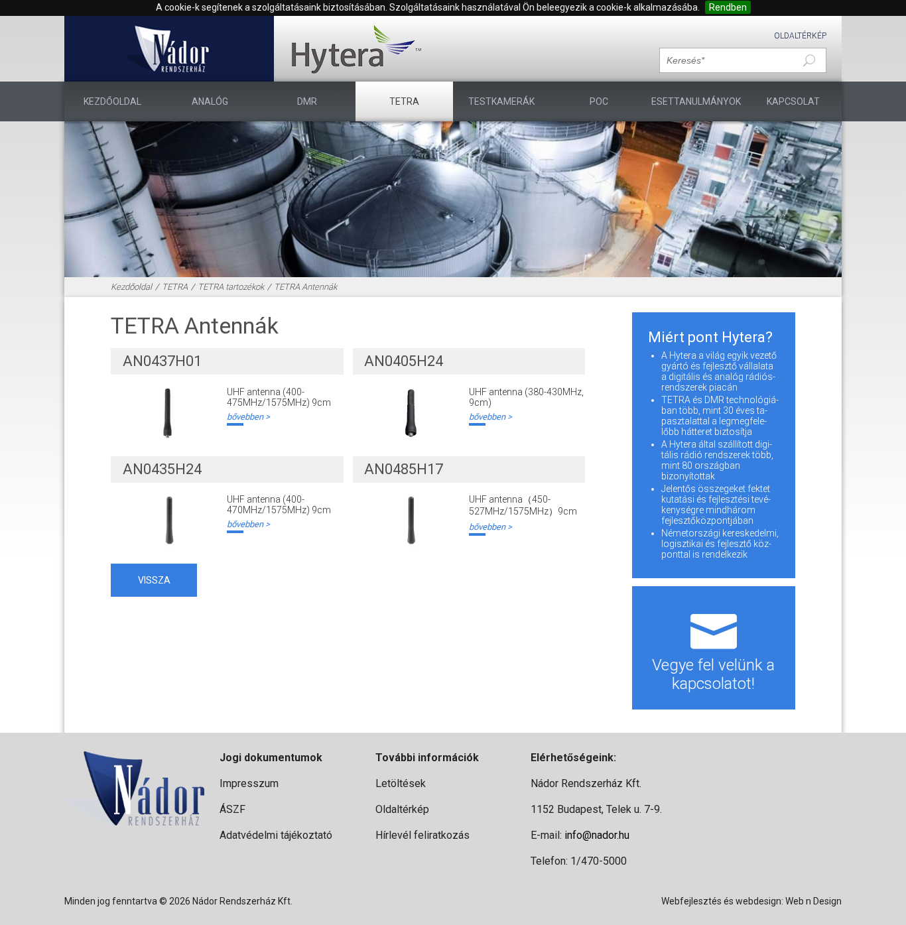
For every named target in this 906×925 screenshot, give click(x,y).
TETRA (404, 101)
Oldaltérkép (800, 35)
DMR (307, 101)
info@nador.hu (596, 835)
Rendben (728, 7)
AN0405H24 (403, 361)
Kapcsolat (793, 101)
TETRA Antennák (305, 287)
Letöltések (400, 783)
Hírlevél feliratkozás (422, 835)
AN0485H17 (403, 469)
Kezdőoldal (112, 101)
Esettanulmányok (696, 101)
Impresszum (249, 783)
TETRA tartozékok (231, 287)
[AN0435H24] (169, 520)
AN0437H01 (162, 361)
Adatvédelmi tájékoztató (276, 835)
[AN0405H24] (410, 413)
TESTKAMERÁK (501, 101)
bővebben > (248, 417)
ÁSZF (232, 809)
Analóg (210, 101)
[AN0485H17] (410, 520)
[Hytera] (356, 49)
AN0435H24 (162, 469)
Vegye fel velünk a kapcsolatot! (713, 674)
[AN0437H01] (169, 413)
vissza (154, 580)
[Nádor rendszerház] (168, 49)
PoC (599, 101)
